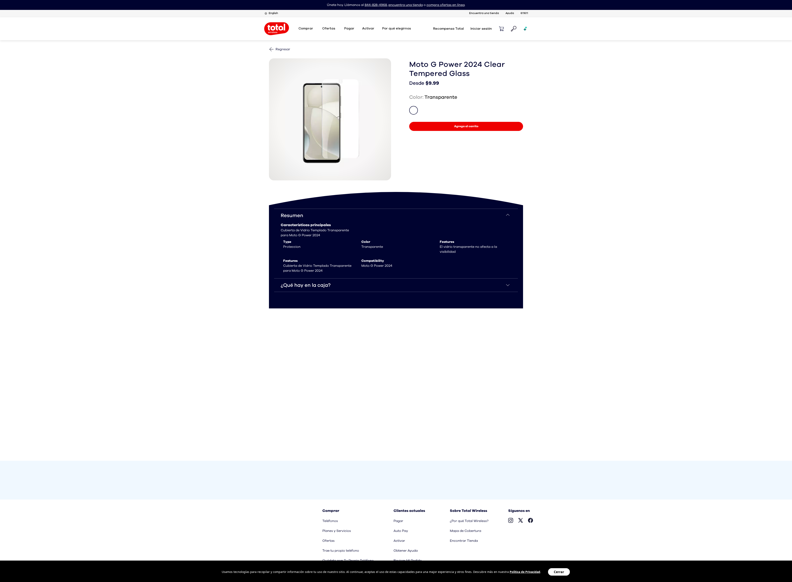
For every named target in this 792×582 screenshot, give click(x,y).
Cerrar (559, 572)
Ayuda (510, 13)
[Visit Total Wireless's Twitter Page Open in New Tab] (520, 521)
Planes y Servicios (336, 531)
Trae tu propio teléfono (340, 550)
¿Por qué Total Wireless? (469, 521)
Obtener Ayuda (406, 550)
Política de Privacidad (525, 572)
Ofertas (328, 540)
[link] (466, 126)
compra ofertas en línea (446, 5)
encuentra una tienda (405, 5)
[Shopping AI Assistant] (525, 28)
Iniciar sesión (481, 28)
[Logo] (276, 28)
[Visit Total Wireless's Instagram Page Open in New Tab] (510, 521)
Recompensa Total (448, 28)
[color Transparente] (413, 110)
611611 (524, 13)
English (273, 13)
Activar (368, 28)
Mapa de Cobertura (465, 531)
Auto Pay (401, 531)
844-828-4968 (376, 5)
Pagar (398, 521)
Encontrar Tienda (464, 540)
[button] (501, 29)
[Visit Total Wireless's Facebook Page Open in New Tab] (530, 521)
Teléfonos (330, 521)
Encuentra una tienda (484, 13)
